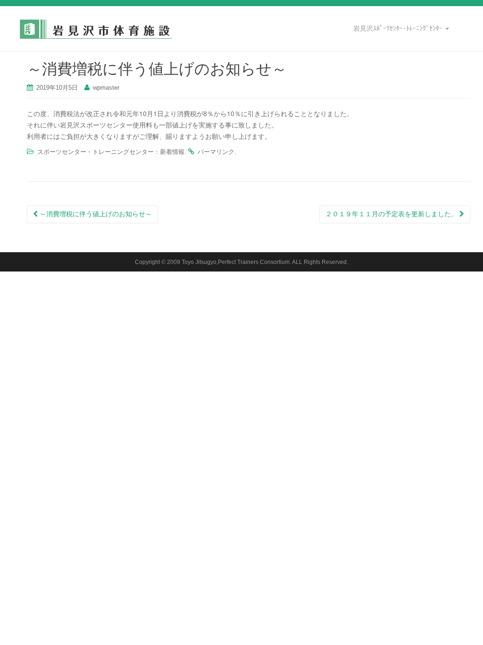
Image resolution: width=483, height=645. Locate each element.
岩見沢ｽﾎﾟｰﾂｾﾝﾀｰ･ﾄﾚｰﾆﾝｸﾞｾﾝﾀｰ (398, 28)
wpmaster (106, 87)
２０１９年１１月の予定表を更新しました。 (392, 214)
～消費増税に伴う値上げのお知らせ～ (95, 214)
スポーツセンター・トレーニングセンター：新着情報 (110, 151)
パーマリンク (216, 151)
